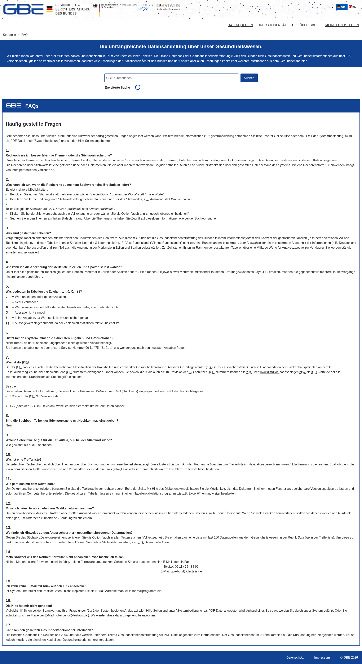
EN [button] (355, 7)
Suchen (249, 78)
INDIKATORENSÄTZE (276, 25)
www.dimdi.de (269, 372)
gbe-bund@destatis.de (186, 571)
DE (344, 7)
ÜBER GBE (309, 25)
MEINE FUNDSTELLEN (342, 25)
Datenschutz (295, 657)
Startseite (9, 34)
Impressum (322, 657)
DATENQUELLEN (240, 25)
